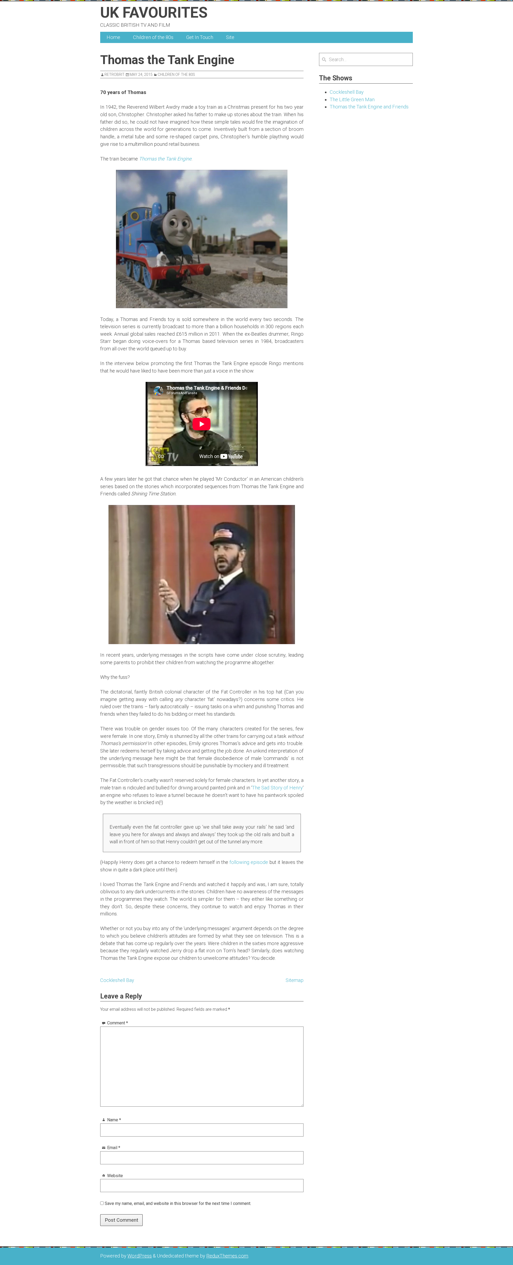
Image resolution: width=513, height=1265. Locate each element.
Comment (117, 1022)
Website (115, 1175)
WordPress (139, 1256)
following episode (249, 862)
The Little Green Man (352, 99)
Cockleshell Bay (117, 980)
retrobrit (114, 74)
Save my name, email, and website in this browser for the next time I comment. (178, 1203)
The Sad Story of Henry (277, 787)
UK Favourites (154, 12)
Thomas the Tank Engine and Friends (369, 106)
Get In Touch (199, 37)
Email (113, 1147)
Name (114, 1119)
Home (113, 37)
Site (230, 37)
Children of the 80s (153, 37)
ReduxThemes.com (227, 1256)
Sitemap (295, 980)
